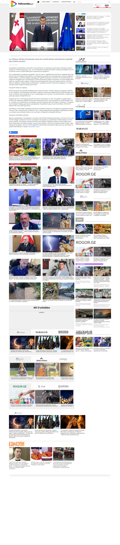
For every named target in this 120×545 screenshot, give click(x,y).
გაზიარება (14, 132)
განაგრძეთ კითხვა (34, 126)
